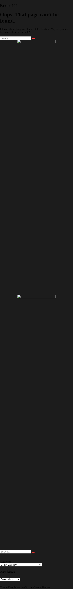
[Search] (33, 38)
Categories (5, 561)
